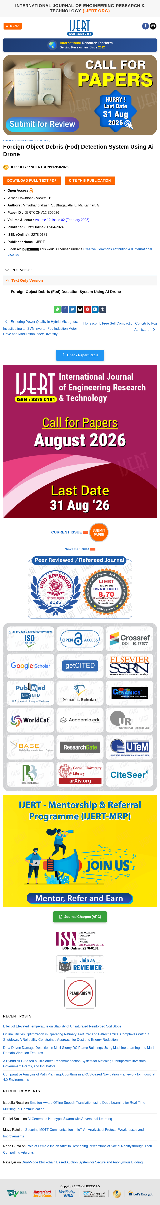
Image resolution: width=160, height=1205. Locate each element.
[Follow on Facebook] (145, 26)
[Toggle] (7, 270)
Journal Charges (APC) (82, 917)
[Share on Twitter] (72, 309)
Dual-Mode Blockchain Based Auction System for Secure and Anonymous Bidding (82, 1162)
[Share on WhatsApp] (57, 309)
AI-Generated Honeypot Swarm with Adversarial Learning (70, 1119)
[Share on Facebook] (64, 309)
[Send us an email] (153, 26)
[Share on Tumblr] (102, 309)
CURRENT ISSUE (67, 532)
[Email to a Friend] (80, 309)
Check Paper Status (83, 355)
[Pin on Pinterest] (87, 309)
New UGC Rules (77, 549)
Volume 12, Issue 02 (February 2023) (62, 220)
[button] (13, 26)
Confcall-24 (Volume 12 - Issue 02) (26, 140)
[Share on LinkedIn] (95, 309)
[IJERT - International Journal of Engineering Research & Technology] (80, 28)
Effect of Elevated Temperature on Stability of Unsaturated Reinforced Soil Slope (62, 1026)
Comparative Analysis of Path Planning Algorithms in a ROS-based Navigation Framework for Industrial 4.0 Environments (79, 1077)
